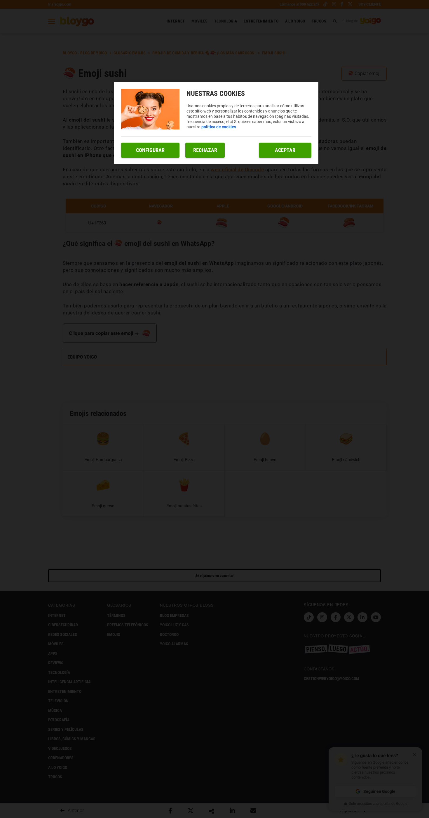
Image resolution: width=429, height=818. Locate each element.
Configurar (150, 150)
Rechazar (205, 150)
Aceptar (285, 150)
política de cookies (218, 126)
